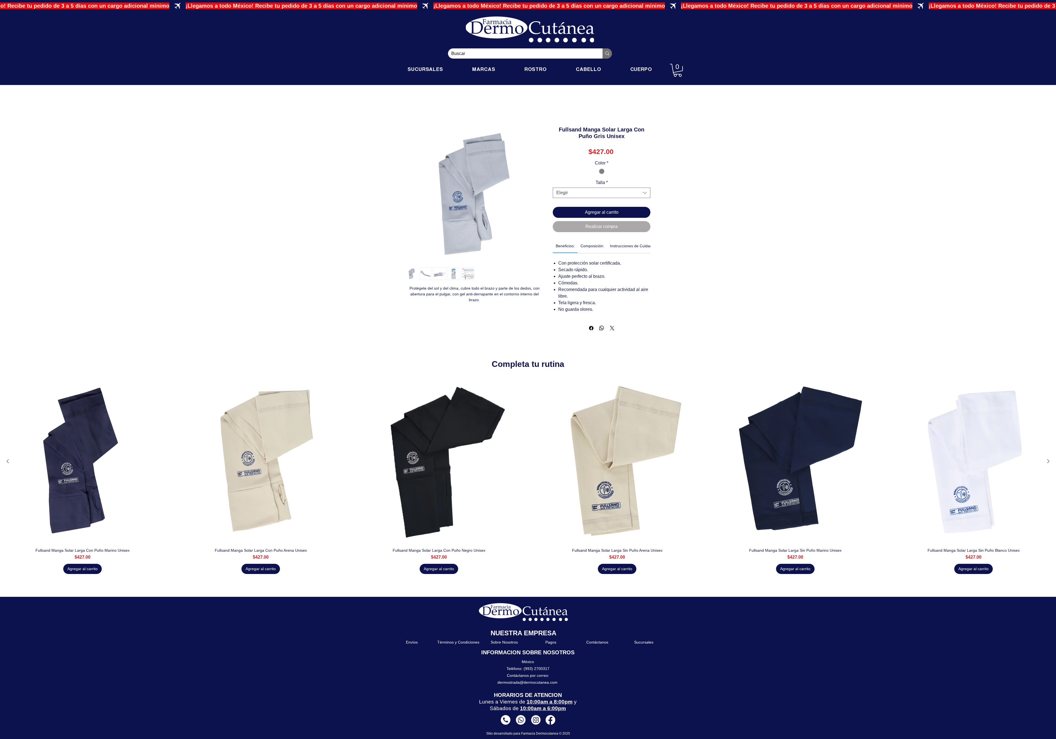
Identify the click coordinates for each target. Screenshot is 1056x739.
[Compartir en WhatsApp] (601, 328)
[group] (528, 476)
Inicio (411, 107)
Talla (602, 182)
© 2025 (564, 733)
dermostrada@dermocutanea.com (527, 682)
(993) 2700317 (536, 668)
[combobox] (601, 193)
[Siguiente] (1048, 461)
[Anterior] (7, 461)
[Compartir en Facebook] (591, 328)
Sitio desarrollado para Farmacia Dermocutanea (522, 733)
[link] (565, 246)
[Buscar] (607, 53)
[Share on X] (612, 328)
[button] (677, 70)
